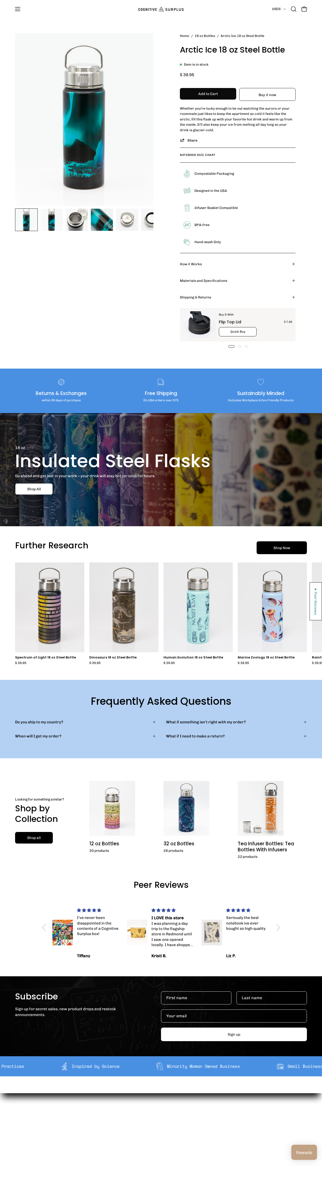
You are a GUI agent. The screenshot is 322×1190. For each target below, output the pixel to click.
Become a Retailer (107, 1135)
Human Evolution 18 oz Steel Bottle (193, 657)
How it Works (191, 264)
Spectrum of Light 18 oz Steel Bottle (45, 657)
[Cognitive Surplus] (161, 9)
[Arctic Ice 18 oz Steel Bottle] (26, 219)
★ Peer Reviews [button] (316, 601)
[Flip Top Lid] (199, 324)
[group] (161, 613)
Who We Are (101, 1119)
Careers (98, 1143)
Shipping (159, 1119)
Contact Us (161, 1143)
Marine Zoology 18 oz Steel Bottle (266, 657)
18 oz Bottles (205, 36)
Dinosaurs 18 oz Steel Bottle (113, 657)
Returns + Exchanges (170, 1127)
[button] (293, 9)
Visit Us (157, 1151)
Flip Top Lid (230, 322)
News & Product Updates (113, 1151)
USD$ (276, 9)
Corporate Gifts (105, 1127)
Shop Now (281, 548)
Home (184, 36)
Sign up (234, 1034)
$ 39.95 (20, 663)
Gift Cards (160, 1135)
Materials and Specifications (203, 281)
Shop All (34, 489)
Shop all (34, 837)
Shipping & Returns (195, 297)
